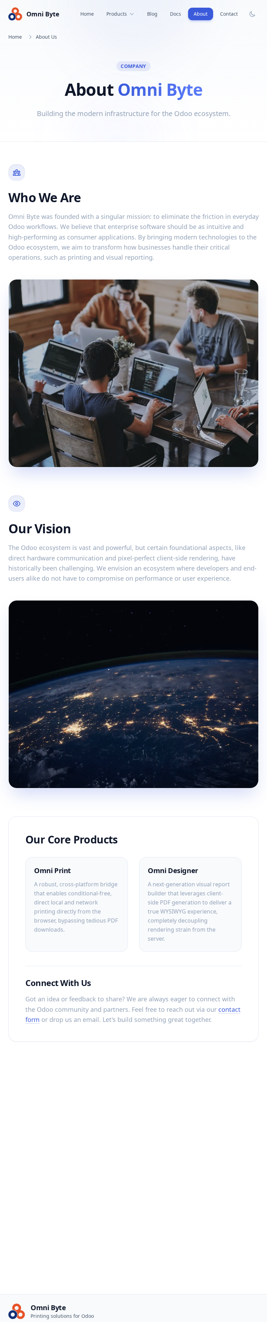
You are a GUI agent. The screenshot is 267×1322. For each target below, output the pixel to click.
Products (116, 13)
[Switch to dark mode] (252, 14)
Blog (152, 13)
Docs (175, 13)
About (201, 13)
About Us (46, 36)
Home (87, 13)
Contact (229, 13)
